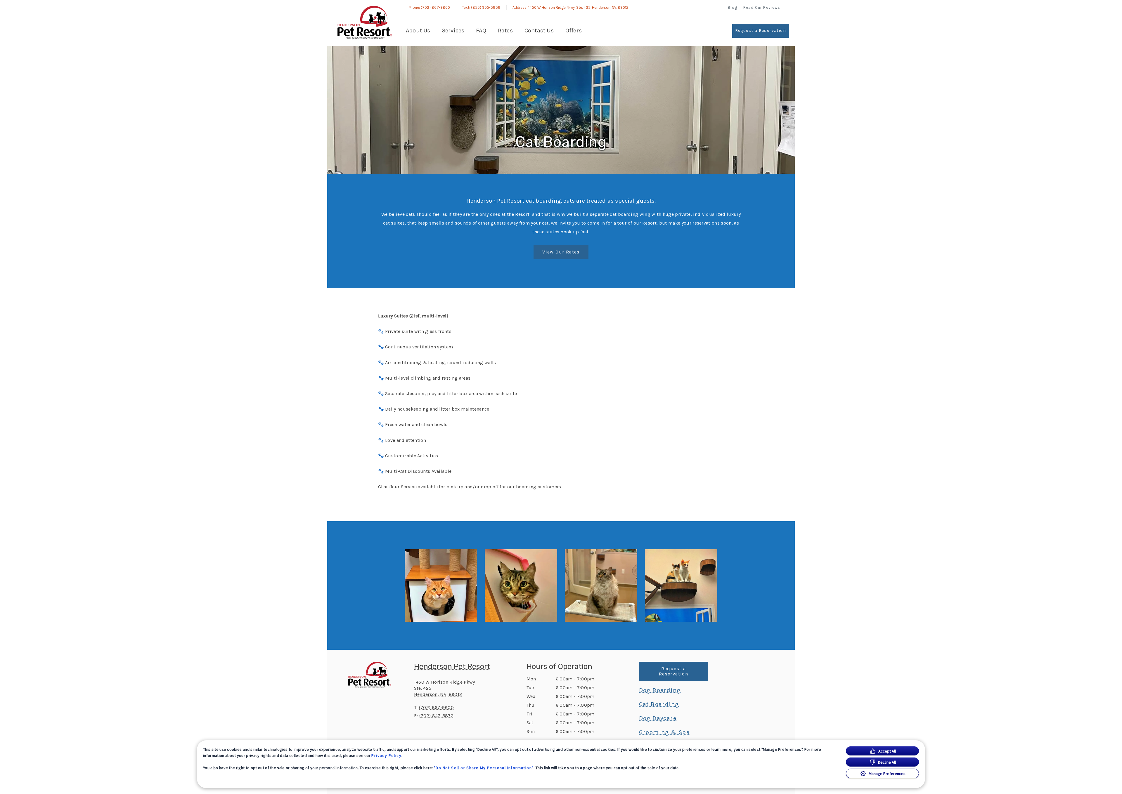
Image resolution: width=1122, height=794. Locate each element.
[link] (365, 23)
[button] (441, 585)
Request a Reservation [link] (760, 30)
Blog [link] (732, 7)
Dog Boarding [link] (660, 690)
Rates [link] (505, 30)
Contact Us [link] (539, 30)
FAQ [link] (481, 30)
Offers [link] (573, 30)
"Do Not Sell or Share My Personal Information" (484, 767)
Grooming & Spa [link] (664, 732)
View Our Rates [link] (561, 252)
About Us (418, 30)
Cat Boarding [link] (659, 704)
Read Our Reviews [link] (761, 7)
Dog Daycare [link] (657, 718)
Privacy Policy (386, 755)
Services (453, 30)
